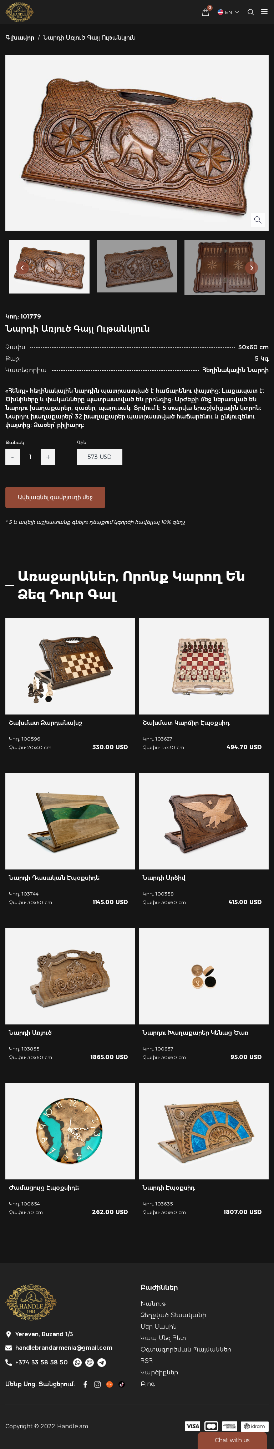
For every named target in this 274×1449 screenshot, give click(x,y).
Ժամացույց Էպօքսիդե (44, 1187)
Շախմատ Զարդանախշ (45, 723)
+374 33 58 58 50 (41, 1362)
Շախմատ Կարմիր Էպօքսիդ (186, 723)
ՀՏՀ (147, 1361)
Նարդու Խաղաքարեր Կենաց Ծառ (195, 1032)
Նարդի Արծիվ (164, 877)
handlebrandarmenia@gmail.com (63, 1348)
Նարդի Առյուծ (30, 1032)
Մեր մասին (159, 1326)
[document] (137, 724)
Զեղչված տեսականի (173, 1315)
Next (251, 267)
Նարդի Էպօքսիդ (169, 1187)
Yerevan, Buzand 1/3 (44, 1334)
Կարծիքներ (159, 1372)
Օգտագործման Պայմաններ (186, 1349)
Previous (22, 267)
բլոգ (148, 1383)
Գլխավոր (19, 37)
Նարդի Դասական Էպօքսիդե (54, 877)
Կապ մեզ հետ (163, 1338)
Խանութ (153, 1303)
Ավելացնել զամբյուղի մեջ (55, 497)
